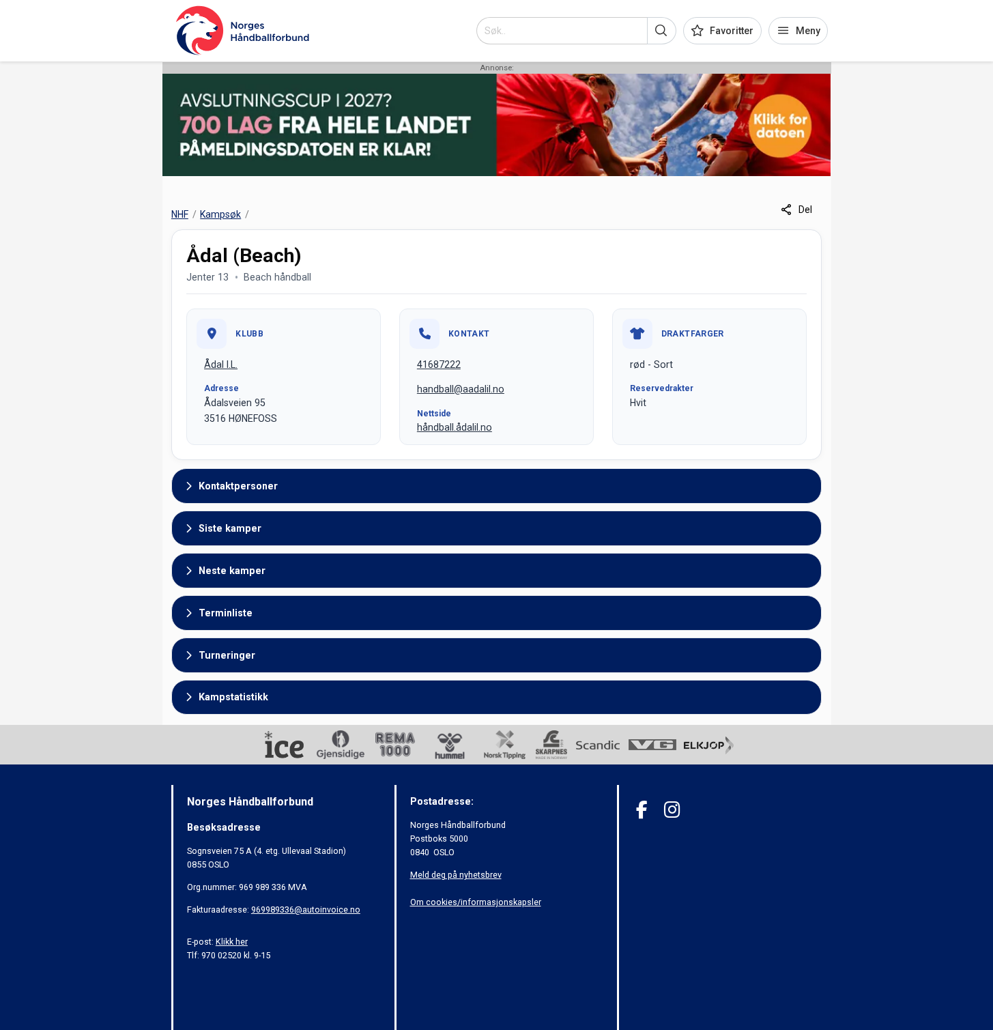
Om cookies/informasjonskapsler (475, 902)
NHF (179, 214)
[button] (661, 30)
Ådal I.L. (221, 364)
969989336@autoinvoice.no (305, 909)
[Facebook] (642, 809)
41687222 (439, 364)
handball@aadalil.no (460, 389)
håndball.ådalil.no (454, 427)
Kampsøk (220, 214)
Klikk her (232, 941)
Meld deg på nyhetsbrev (456, 875)
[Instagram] (672, 809)
